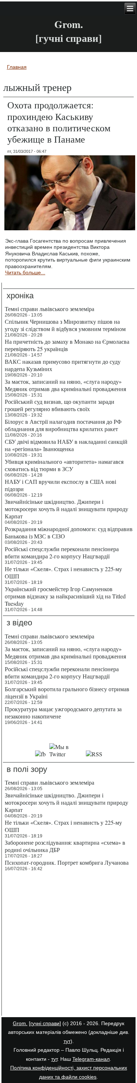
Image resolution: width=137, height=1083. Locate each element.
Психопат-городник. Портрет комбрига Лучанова (67, 862)
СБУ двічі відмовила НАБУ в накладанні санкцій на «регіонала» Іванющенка (66, 445)
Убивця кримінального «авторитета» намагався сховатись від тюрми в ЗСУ (64, 465)
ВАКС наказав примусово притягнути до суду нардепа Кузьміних (63, 365)
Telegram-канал (91, 1059)
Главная (17, 67)
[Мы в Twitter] (66, 754)
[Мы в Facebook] (40, 754)
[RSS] (94, 754)
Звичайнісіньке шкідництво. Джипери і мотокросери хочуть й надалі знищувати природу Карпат (66, 509)
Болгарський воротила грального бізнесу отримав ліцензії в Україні (67, 692)
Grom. (68, 24)
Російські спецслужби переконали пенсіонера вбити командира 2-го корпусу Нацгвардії (62, 552)
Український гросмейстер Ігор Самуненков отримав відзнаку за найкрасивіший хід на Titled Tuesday (65, 596)
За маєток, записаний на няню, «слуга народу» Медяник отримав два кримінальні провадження (65, 385)
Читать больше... (25, 272)
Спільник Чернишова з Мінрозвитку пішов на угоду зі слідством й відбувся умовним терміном (65, 325)
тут (67, 1041)
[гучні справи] (45, 1023)
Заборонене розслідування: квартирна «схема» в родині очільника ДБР (65, 846)
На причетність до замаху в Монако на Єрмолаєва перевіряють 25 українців (67, 345)
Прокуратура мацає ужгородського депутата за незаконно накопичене (63, 712)
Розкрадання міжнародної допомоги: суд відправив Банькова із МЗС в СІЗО (69, 532)
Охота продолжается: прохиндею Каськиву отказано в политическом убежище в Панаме (58, 122)
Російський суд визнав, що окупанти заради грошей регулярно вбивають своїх (59, 405)
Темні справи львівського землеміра (49, 308)
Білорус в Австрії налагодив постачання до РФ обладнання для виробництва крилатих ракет (63, 425)
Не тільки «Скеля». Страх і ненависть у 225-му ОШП (63, 572)
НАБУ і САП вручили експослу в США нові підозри (60, 485)
